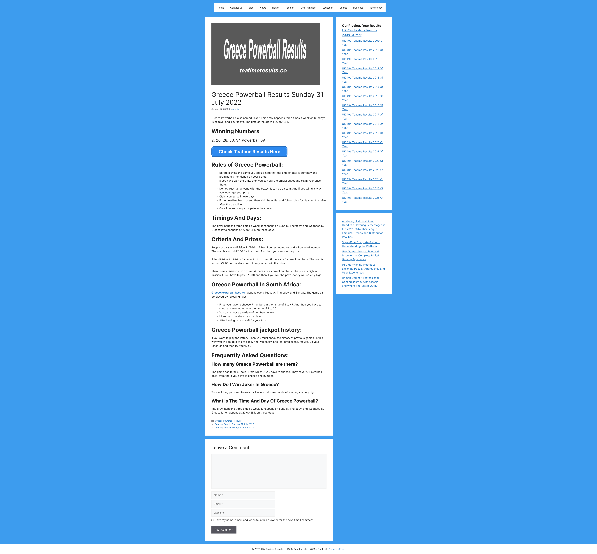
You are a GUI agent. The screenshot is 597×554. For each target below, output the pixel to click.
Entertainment (308, 7)
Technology (376, 7)
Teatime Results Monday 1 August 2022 (236, 427)
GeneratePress (337, 549)
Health (275, 7)
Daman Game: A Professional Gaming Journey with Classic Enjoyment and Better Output (360, 281)
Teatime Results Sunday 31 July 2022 (234, 424)
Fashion (290, 7)
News (263, 7)
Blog (251, 7)
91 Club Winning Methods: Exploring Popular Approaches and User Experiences (363, 268)
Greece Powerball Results (228, 420)
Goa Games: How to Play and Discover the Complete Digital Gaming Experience (360, 255)
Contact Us (236, 7)
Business (358, 7)
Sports (343, 7)
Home (221, 7)
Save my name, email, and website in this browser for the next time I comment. (264, 520)
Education (327, 7)
